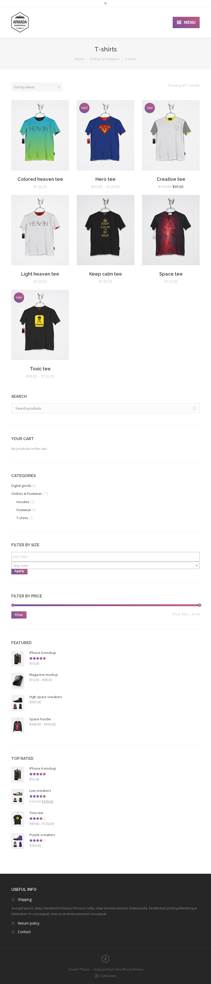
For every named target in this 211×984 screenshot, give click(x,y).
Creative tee (171, 179)
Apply (19, 571)
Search (194, 409)
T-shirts (22, 518)
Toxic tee (40, 368)
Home (79, 59)
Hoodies (23, 501)
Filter (19, 615)
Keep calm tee (105, 274)
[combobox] (105, 565)
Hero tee (105, 179)
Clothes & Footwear (104, 59)
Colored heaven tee (40, 179)
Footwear (23, 509)
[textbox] (107, 556)
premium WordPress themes (122, 969)
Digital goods (21, 485)
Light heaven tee (40, 274)
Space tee (171, 274)
